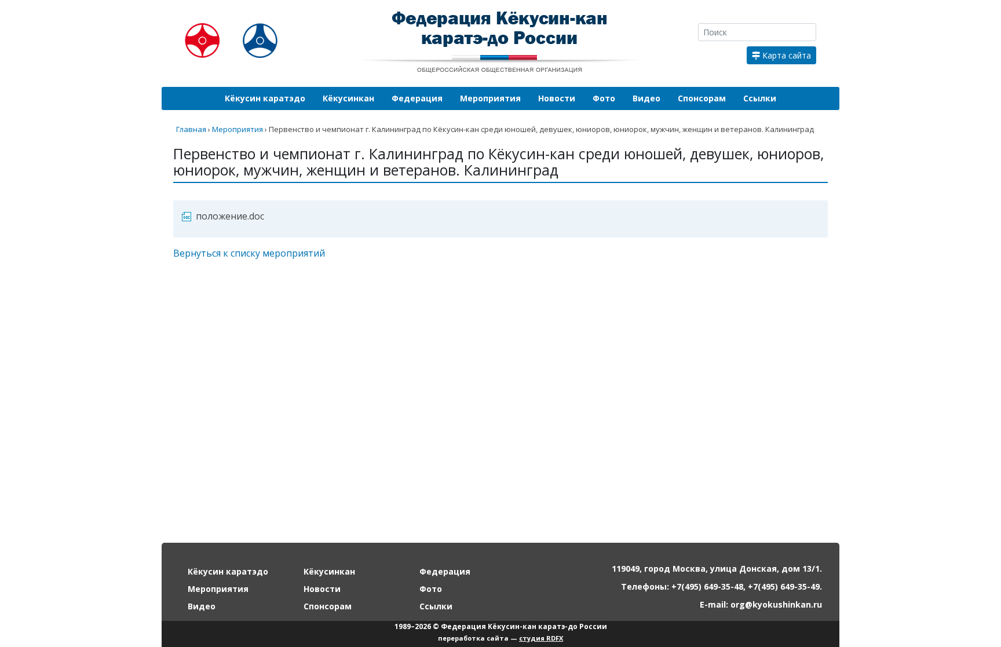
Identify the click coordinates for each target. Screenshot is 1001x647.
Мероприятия (490, 98)
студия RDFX (541, 638)
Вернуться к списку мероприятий (249, 253)
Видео (646, 98)
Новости (556, 98)
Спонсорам (702, 98)
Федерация (417, 98)
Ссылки (759, 98)
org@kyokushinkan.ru (776, 604)
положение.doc (230, 216)
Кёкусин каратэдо (265, 98)
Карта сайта (785, 55)
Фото (604, 98)
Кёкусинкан (348, 98)
